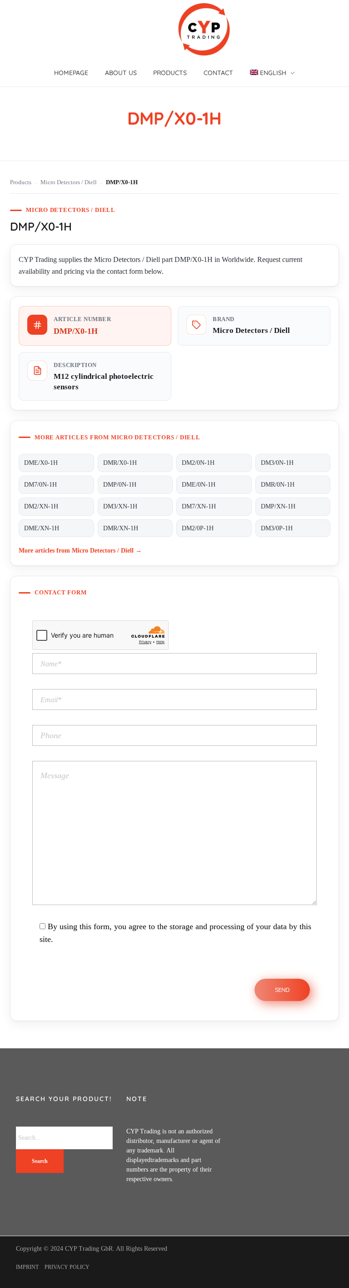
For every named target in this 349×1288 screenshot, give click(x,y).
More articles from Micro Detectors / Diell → (80, 550)
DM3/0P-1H (277, 528)
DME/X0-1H (41, 462)
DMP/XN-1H (278, 506)
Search (40, 1161)
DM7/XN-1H (199, 506)
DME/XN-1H (41, 528)
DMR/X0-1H (120, 462)
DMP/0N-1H (119, 484)
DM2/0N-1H (198, 462)
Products (20, 182)
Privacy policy (67, 1267)
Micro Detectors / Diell (68, 182)
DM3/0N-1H (277, 462)
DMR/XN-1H (120, 528)
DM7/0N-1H (40, 484)
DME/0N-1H (198, 484)
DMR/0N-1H (277, 484)
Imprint (27, 1267)
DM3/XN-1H (120, 506)
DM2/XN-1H (41, 506)
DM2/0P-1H (198, 528)
